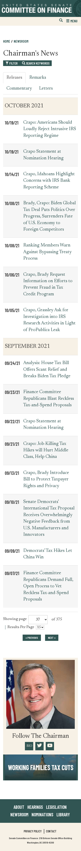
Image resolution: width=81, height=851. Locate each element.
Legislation (56, 807)
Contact (51, 831)
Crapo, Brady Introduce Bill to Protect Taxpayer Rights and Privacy (46, 479)
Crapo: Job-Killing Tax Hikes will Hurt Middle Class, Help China (45, 450)
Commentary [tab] (19, 88)
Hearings (35, 807)
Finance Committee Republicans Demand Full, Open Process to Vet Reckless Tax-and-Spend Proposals (48, 586)
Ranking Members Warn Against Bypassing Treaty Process (47, 252)
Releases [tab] (14, 77)
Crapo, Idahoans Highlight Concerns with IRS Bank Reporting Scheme (49, 181)
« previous (32, 637)
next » (51, 637)
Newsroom (19, 814)
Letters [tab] (46, 88)
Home (6, 41)
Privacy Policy (33, 831)
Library (63, 814)
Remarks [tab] (37, 77)
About (19, 807)
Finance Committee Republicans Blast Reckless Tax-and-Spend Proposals (48, 399)
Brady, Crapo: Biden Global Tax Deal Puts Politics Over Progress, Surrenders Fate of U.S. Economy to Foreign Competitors (49, 216)
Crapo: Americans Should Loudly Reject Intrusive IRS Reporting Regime (49, 129)
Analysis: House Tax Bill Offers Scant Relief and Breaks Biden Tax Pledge (46, 370)
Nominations (42, 814)
